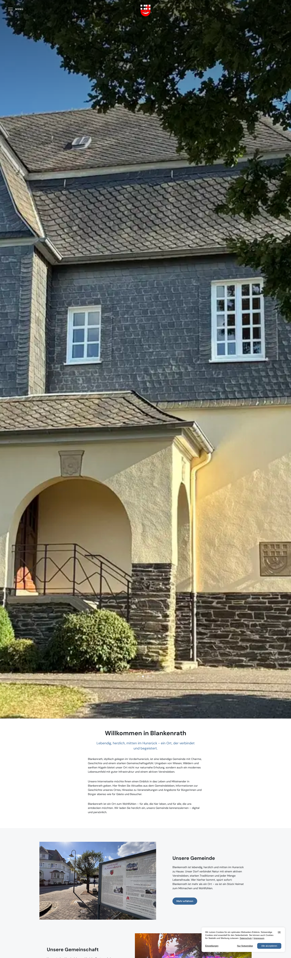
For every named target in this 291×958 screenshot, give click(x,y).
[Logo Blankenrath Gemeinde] (145, 10)
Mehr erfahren (184, 901)
